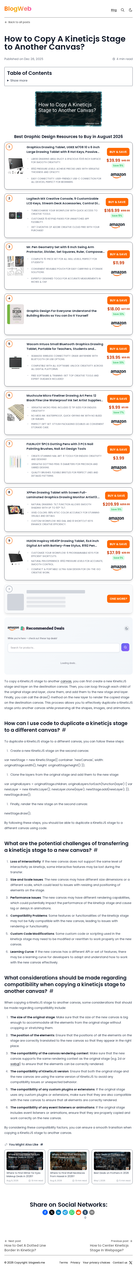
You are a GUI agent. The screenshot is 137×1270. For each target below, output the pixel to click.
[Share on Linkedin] (58, 1212)
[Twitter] (131, 1263)
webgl (14, 1064)
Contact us (120, 1262)
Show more (18, 80)
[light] (131, 10)
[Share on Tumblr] (85, 1212)
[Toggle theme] (126, 628)
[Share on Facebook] (45, 1212)
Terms (63, 1262)
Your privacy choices (96, 1262)
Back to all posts (19, 22)
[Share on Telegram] (65, 1212)
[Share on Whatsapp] (72, 1212)
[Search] (123, 10)
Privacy (75, 1262)
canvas (66, 681)
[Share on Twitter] (51, 1212)
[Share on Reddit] (78, 1212)
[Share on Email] (92, 1212)
